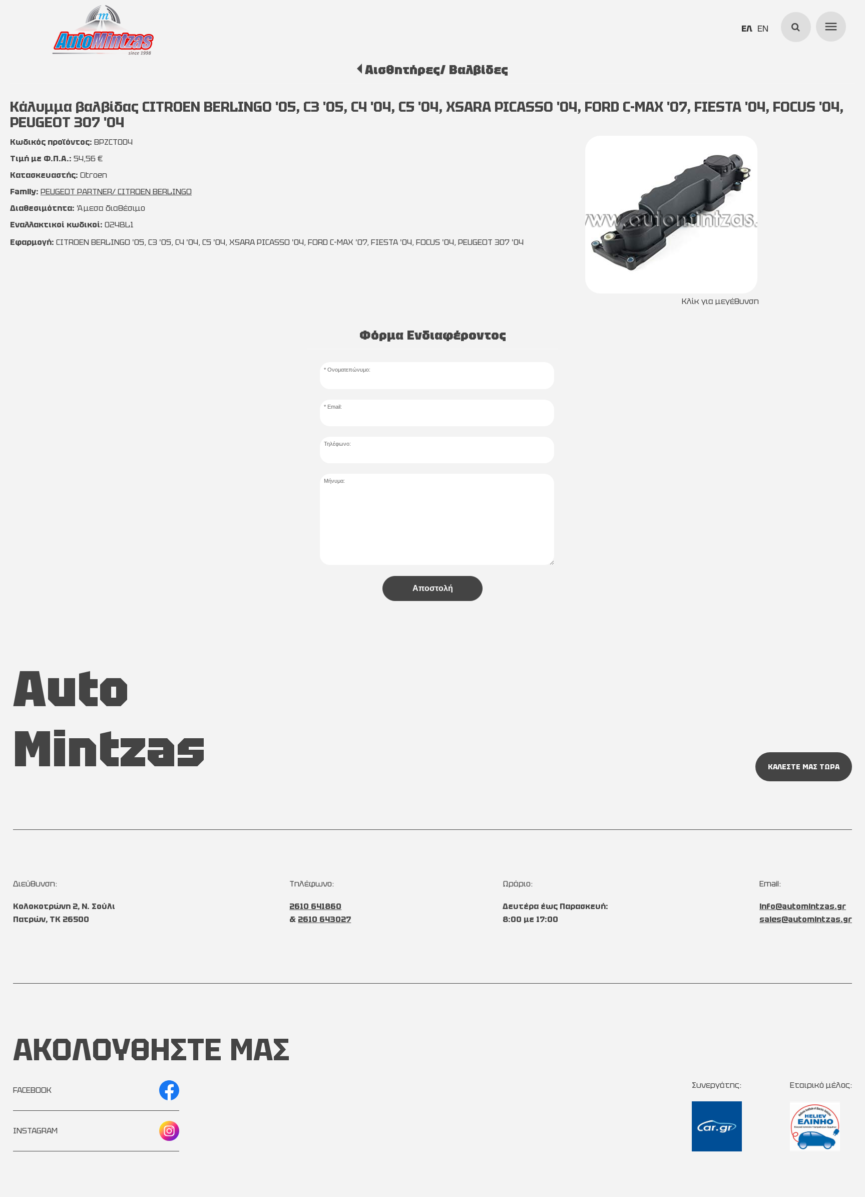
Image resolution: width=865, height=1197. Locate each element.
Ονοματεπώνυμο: (348, 370)
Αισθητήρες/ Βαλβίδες (436, 69)
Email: (334, 407)
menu (829, 25)
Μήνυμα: (334, 481)
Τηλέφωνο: (337, 444)
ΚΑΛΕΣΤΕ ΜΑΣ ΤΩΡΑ (803, 766)
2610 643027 (324, 919)
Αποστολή (432, 588)
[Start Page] (103, 30)
